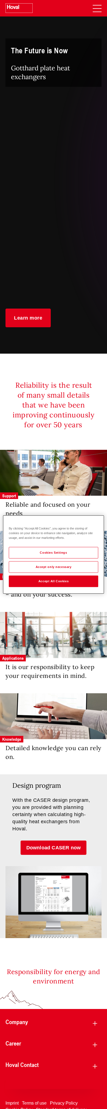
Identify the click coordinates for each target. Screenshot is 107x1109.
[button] (28, 318)
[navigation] (97, 8)
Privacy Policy (64, 1103)
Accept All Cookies (53, 581)
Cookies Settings (53, 552)
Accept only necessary (54, 567)
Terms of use (34, 1103)
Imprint (12, 1103)
